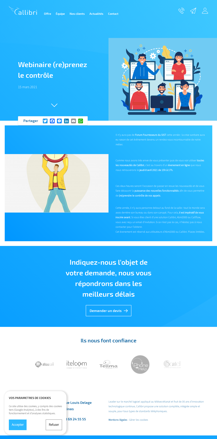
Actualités (96, 13)
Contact (113, 13)
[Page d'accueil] (23, 10)
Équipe (60, 13)
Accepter (18, 424)
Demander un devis (106, 310)
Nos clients (77, 13)
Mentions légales (117, 419)
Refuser (54, 424)
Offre (47, 13)
